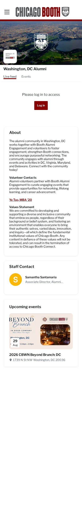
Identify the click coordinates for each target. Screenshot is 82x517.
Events (26, 76)
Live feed (9, 76)
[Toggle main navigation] (6, 12)
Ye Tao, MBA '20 (20, 200)
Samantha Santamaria (41, 277)
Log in (41, 105)
